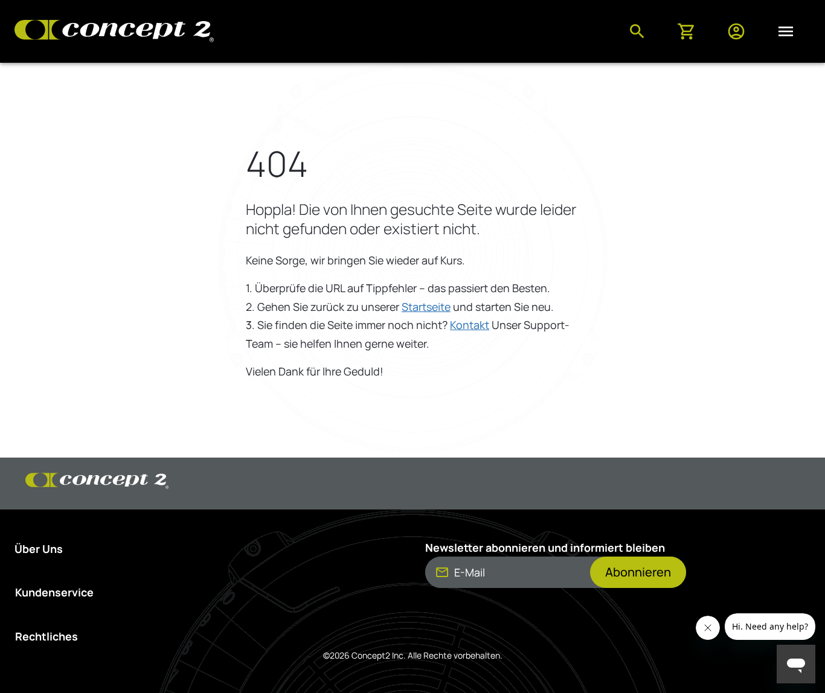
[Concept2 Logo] (114, 31)
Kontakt (469, 325)
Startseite (426, 306)
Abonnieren (638, 572)
